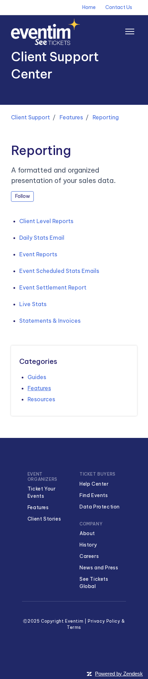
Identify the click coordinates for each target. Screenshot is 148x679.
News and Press (99, 568)
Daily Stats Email (41, 237)
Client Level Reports (46, 221)
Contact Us (118, 7)
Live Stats (32, 304)
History (88, 545)
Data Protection (100, 507)
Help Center (94, 484)
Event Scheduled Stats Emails (59, 270)
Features (71, 117)
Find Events (94, 495)
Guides (37, 377)
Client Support (30, 117)
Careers (89, 556)
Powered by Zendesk (119, 674)
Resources (41, 399)
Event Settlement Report (52, 287)
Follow (22, 196)
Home (89, 7)
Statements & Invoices (50, 320)
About (87, 533)
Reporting (106, 117)
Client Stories (44, 519)
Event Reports (38, 254)
